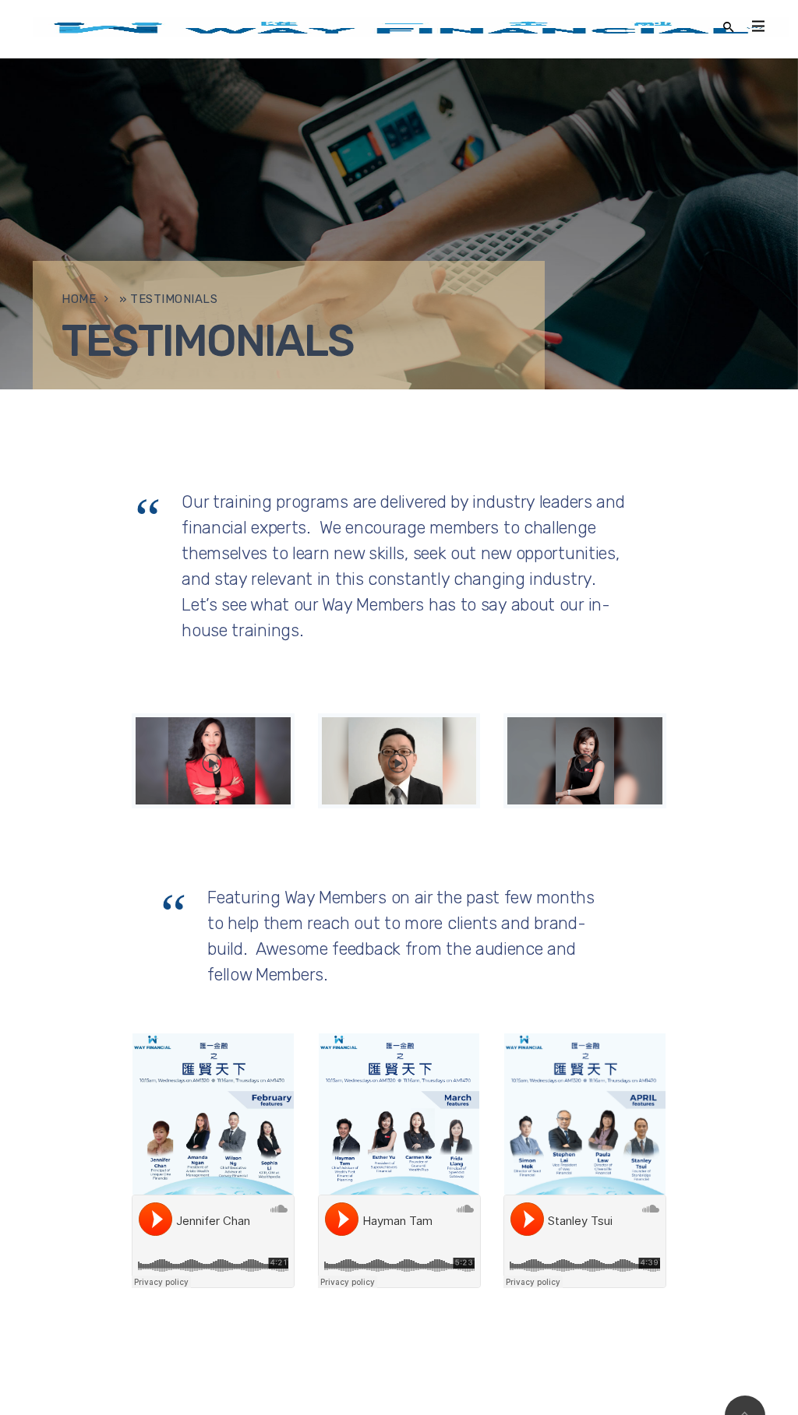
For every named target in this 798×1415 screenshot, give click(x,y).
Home (79, 299)
